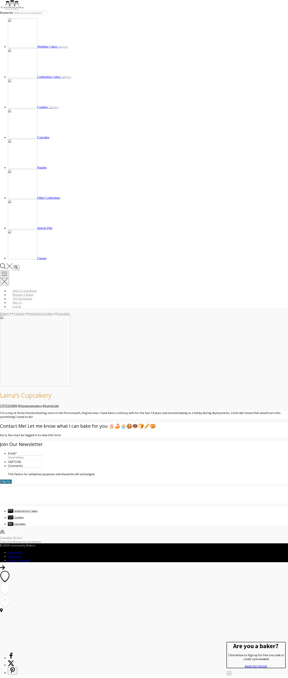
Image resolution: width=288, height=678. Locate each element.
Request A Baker (23, 294)
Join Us (17, 302)
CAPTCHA (14, 462)
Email (12, 453)
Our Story (14, 556)
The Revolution (22, 298)
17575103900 (8, 406)
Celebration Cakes (41, 313)
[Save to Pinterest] (12, 671)
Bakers (4, 313)
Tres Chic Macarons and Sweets (20, 541)
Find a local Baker (25, 290)
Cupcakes (63, 313)
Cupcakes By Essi (11, 537)
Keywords (6, 13)
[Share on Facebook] (11, 658)
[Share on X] (11, 665)
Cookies (19, 313)
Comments (15, 466)
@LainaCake (51, 406)
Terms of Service (19, 560)
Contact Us (15, 552)
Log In (17, 306)
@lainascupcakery (30, 406)
